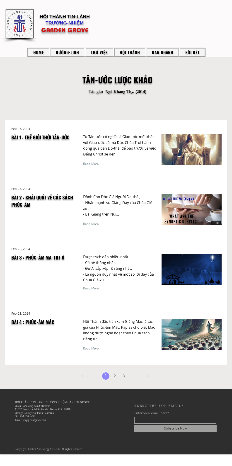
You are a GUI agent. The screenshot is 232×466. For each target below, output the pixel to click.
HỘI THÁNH (53, 16)
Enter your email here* (151, 413)
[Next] (147, 376)
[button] (67, 52)
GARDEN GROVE (64, 30)
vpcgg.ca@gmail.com (34, 420)
